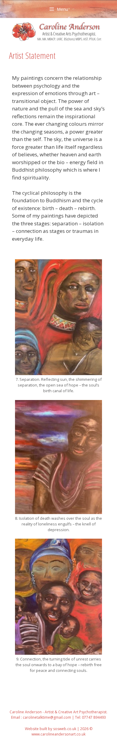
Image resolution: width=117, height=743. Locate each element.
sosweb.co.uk (64, 728)
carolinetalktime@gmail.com (47, 717)
